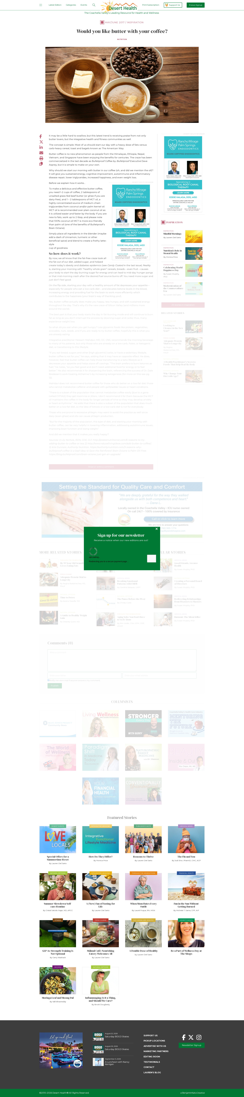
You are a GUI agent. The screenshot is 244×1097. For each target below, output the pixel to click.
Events (84, 5)
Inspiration (135, 22)
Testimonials (152, 1062)
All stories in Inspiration (183, 305)
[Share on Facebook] (44, 136)
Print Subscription (150, 5)
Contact (149, 1067)
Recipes (57, 967)
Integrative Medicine (100, 826)
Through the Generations (143, 873)
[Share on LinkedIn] (44, 147)
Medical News (186, 826)
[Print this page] (44, 158)
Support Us (174, 5)
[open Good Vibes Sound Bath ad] (61, 1068)
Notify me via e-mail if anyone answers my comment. (74, 680)
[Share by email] (44, 153)
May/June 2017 (115, 22)
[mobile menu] (40, 5)
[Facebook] (184, 1037)
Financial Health (186, 873)
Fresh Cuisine (100, 920)
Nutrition (122, 39)
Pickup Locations (154, 1041)
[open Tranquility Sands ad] (122, 510)
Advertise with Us (155, 1046)
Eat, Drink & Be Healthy (143, 920)
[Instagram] (198, 1037)
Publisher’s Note (143, 826)
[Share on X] (44, 142)
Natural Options (57, 873)
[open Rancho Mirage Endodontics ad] (131, 222)
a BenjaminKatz (192, 1093)
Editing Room (152, 1056)
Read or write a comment (101, 467)
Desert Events (57, 826)
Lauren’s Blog (152, 1072)
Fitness (58, 920)
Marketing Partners (156, 1051)
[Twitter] (191, 1037)
